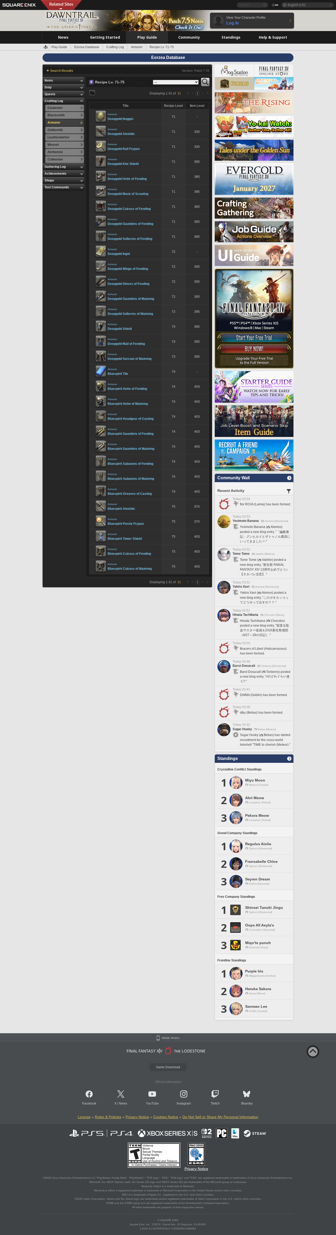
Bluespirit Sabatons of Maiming (131, 479)
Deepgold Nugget (120, 119)
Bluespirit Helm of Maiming (128, 404)
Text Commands (57, 187)
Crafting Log (54, 101)
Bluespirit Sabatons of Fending (130, 464)
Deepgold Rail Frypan (124, 149)
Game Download (168, 1067)
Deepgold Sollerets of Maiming (130, 314)
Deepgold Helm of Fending (127, 179)
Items (49, 80)
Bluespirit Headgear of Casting (131, 419)
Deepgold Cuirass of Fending (129, 209)
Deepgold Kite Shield (123, 164)
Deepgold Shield (120, 329)
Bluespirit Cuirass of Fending (129, 554)
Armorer (112, 114)
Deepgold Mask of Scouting (128, 194)
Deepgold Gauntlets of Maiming (131, 299)
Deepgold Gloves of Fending (128, 284)
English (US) (296, 5)
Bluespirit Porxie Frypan (126, 524)
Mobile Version (171, 1038)
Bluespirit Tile (118, 374)
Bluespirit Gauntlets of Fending (131, 434)
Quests (50, 94)
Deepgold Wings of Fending (128, 269)
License (84, 1117)
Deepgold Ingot (119, 254)
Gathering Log (55, 167)
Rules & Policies (108, 1117)
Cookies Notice (165, 1117)
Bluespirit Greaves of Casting (130, 494)
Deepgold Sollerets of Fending (130, 239)
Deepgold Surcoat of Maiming (129, 359)
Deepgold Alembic (121, 134)
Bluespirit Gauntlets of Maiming (131, 449)
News (123, 1103)
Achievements (55, 173)
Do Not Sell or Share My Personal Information (220, 1117)
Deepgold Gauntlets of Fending (130, 224)
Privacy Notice (137, 1117)
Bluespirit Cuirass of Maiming (130, 569)
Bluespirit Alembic (121, 509)
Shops (49, 180)
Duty (48, 87)
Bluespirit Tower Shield (125, 539)
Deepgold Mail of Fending (126, 344)
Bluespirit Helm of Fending (127, 389)
